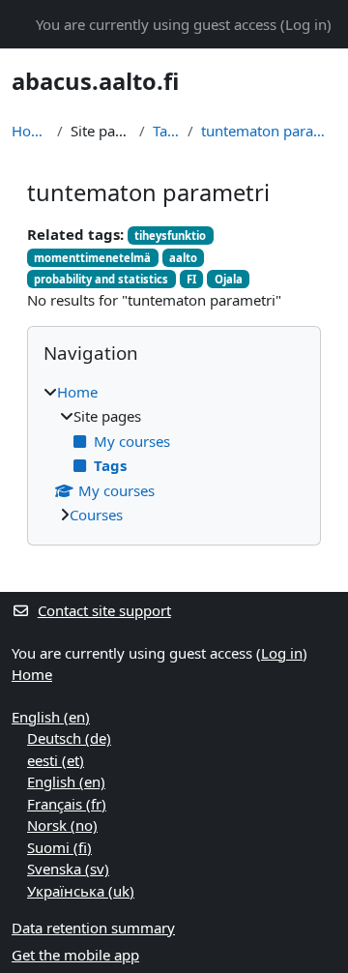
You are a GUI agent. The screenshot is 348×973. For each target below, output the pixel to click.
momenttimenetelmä (92, 258)
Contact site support (104, 610)
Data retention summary (93, 927)
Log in (306, 24)
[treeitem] (174, 453)
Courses (96, 514)
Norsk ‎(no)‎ (62, 825)
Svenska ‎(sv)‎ (68, 868)
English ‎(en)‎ (51, 716)
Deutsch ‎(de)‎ (69, 738)
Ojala (229, 279)
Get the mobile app (75, 954)
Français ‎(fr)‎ (66, 803)
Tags (166, 130)
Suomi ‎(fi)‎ (59, 847)
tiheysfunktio (170, 235)
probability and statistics (101, 279)
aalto (183, 258)
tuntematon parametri (268, 130)
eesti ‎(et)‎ (55, 760)
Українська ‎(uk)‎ (80, 890)
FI (191, 279)
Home (30, 130)
